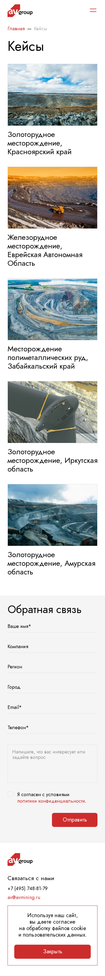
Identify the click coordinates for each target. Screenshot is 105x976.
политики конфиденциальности (51, 801)
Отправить (75, 820)
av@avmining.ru (24, 897)
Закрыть (52, 951)
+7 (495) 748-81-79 (28, 888)
